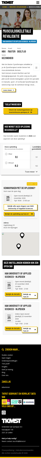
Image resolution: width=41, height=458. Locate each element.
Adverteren (6, 387)
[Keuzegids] (28, 402)
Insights (4, 367)
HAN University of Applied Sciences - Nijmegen (19, 41)
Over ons (5, 375)
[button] (22, 235)
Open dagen (6, 358)
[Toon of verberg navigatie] (37, 2)
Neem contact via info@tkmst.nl (13, 441)
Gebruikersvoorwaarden (24, 450)
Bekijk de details (13, 294)
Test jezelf (5, 364)
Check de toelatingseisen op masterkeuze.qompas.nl (20, 111)
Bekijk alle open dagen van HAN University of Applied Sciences (21, 207)
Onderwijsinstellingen (9, 361)
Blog (3, 372)
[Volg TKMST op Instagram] (4, 414)
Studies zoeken (7, 355)
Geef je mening (7, 369)
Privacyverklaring (8, 450)
